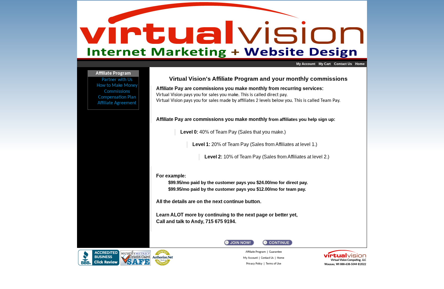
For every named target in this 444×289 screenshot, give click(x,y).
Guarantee (275, 252)
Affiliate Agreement (117, 103)
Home (360, 64)
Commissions (117, 91)
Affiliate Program (256, 252)
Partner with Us (117, 79)
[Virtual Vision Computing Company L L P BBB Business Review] (98, 257)
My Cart (325, 64)
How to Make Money (117, 85)
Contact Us (343, 64)
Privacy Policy (254, 263)
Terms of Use (273, 263)
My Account (305, 64)
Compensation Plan (117, 97)
